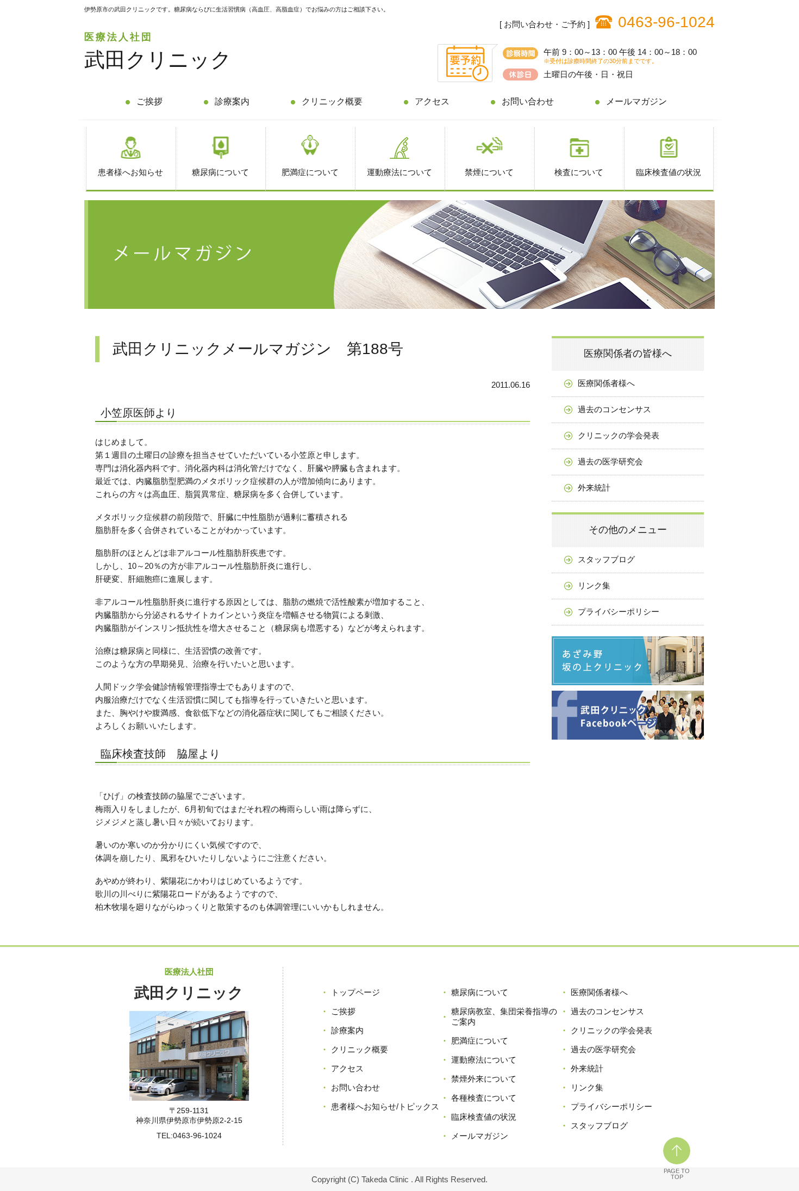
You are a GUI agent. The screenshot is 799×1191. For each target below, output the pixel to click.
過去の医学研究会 (610, 461)
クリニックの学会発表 (618, 435)
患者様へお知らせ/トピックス (385, 1106)
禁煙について (489, 172)
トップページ (355, 992)
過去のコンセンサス (614, 409)
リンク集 (594, 585)
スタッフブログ (606, 559)
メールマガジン (636, 101)
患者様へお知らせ (130, 172)
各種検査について (483, 1097)
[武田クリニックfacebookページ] (628, 742)
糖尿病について (220, 172)
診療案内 (232, 101)
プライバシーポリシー (618, 611)
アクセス (432, 101)
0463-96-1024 (666, 22)
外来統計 (594, 487)
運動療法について (399, 172)
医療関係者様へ (606, 383)
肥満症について (310, 172)
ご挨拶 (149, 101)
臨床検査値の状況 (668, 172)
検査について (578, 172)
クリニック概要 (332, 101)
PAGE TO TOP (677, 1174)
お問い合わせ (528, 101)
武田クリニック (158, 59)
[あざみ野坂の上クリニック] (628, 687)
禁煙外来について (483, 1078)
